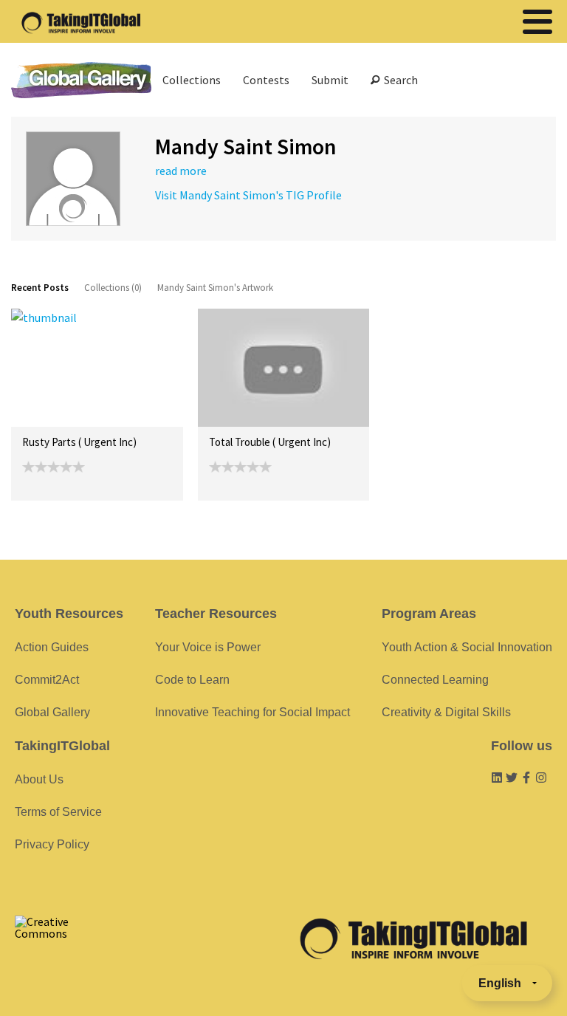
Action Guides (52, 647)
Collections (191, 79)
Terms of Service (58, 812)
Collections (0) (113, 287)
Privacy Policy (52, 844)
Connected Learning (435, 679)
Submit (330, 79)
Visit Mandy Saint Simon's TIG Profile (248, 195)
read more (181, 170)
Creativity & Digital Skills (446, 712)
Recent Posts (40, 287)
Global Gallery (81, 80)
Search (398, 79)
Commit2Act (47, 679)
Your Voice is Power (208, 647)
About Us (39, 779)
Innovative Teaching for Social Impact (252, 712)
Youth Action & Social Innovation (467, 647)
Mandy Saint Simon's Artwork (215, 287)
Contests (266, 79)
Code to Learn (192, 679)
